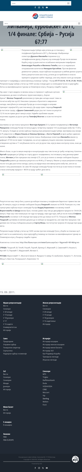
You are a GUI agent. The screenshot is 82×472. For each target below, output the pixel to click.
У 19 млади (7, 315)
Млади (6, 383)
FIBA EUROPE (8, 440)
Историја (7, 330)
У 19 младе (47, 315)
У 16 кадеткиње (49, 321)
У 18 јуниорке (48, 318)
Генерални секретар (11, 347)
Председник (8, 341)
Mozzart (46, 392)
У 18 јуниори (8, 318)
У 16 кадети (8, 324)
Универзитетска (10, 327)
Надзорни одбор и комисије (15, 353)
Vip (44, 395)
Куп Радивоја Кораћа (51, 353)
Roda (45, 383)
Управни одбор (9, 344)
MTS (44, 374)
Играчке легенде (50, 360)
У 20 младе (47, 312)
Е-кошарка (7, 425)
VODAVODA (47, 386)
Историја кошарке (50, 341)
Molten (45, 402)
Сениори (7, 309)
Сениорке (47, 309)
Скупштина (7, 351)
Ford (44, 405)
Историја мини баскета (52, 347)
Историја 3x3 (48, 351)
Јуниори (6, 386)
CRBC (45, 389)
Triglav (45, 377)
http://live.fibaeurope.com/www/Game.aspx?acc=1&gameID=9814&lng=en (49, 242)
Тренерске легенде (51, 357)
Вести (5, 306)
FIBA (5, 437)
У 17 (5, 321)
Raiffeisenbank (49, 380)
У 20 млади (7, 312)
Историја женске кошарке (53, 344)
